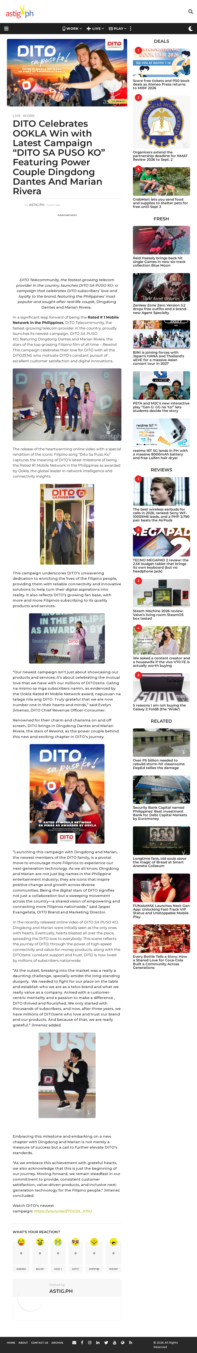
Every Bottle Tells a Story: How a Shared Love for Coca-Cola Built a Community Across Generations (160, 962)
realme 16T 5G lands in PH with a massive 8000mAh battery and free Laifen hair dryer (160, 454)
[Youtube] (114, 1342)
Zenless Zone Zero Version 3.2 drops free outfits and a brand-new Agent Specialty (160, 309)
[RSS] (130, 1342)
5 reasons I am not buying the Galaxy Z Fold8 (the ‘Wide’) (159, 707)
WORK (72, 28)
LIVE (96, 28)
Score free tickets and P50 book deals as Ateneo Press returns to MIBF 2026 (161, 84)
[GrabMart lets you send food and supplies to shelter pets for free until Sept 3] (161, 181)
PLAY (118, 28)
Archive (57, 1342)
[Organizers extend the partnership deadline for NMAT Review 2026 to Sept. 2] (161, 122)
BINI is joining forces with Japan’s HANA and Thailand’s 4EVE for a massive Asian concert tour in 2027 (158, 358)
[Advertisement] (67, 244)
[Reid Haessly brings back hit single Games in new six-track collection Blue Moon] (161, 240)
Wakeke (21, 1269)
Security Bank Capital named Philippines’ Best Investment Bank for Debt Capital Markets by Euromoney (160, 813)
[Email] (74, 1342)
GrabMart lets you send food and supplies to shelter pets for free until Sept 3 (160, 203)
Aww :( (58, 1269)
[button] (190, 11)
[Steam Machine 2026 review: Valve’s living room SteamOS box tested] (161, 593)
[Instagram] (89, 1342)
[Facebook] (82, 1342)
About (23, 1342)
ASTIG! (75, 1269)
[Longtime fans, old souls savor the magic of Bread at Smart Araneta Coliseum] (161, 840)
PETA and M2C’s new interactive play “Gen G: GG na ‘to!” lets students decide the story (161, 407)
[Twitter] (106, 1342)
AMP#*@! (94, 1269)
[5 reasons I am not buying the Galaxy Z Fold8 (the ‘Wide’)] (161, 687)
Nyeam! (113, 1269)
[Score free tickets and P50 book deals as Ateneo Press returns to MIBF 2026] (161, 63)
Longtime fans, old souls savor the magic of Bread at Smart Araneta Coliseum (160, 862)
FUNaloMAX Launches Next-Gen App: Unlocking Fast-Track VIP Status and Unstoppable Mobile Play (161, 911)
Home (11, 1342)
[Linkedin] (97, 1342)
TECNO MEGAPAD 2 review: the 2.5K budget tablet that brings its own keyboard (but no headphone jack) (161, 565)
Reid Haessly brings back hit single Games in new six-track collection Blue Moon (159, 262)
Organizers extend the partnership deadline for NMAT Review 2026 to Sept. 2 (160, 156)
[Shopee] (122, 1342)
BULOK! (40, 1269)
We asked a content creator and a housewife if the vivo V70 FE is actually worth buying (161, 662)
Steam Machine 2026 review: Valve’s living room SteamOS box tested (158, 615)
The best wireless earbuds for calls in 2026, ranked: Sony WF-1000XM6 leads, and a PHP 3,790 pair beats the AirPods (161, 515)
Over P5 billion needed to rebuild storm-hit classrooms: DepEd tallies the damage (159, 764)
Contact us (39, 1342)
